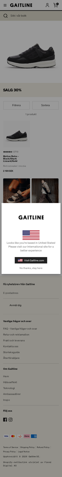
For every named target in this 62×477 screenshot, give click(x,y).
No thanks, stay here (31, 268)
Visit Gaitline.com (34, 260)
